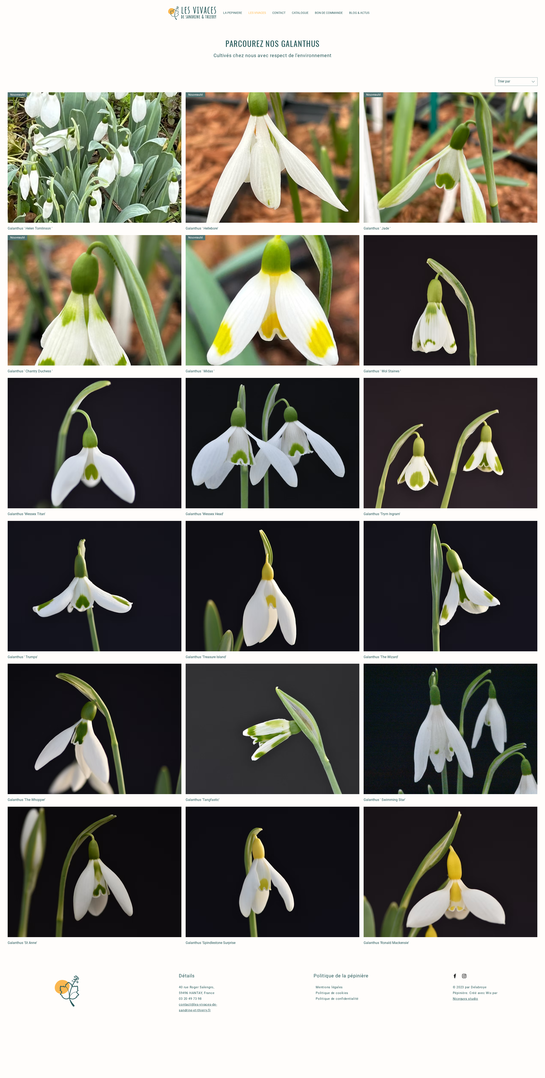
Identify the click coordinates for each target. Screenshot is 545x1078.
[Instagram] (464, 976)
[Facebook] (455, 976)
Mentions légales (329, 987)
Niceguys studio (465, 999)
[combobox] (516, 81)
